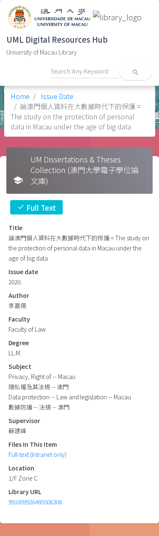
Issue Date (56, 96)
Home (20, 96)
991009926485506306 (35, 502)
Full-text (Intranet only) (37, 454)
